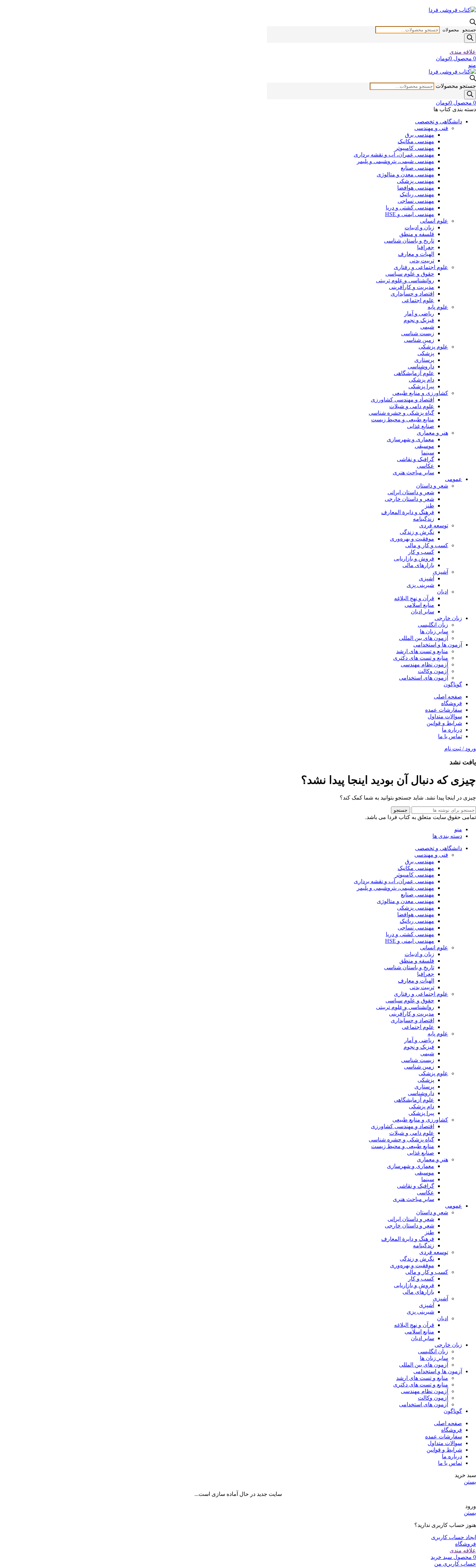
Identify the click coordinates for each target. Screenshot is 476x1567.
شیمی (427, 327)
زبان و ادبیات (419, 227)
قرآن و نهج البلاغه (414, 598)
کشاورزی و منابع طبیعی (420, 393)
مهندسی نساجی (416, 201)
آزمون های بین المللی (423, 638)
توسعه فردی (433, 525)
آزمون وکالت (433, 671)
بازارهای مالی (418, 565)
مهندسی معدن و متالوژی (405, 174)
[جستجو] (470, 38)
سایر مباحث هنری (413, 472)
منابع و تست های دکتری (420, 658)
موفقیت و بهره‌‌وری (412, 539)
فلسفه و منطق (416, 234)
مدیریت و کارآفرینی (411, 287)
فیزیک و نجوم (419, 320)
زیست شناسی (417, 333)
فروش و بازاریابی (414, 558)
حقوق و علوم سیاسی (409, 274)
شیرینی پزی (420, 585)
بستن (470, 1482)
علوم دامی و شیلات (411, 406)
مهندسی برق (419, 135)
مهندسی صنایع (417, 168)
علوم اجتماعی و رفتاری (421, 267)
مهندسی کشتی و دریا (410, 208)
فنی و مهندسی (431, 128)
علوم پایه (438, 307)
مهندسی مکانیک (416, 141)
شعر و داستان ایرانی (410, 492)
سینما (427, 453)
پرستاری (424, 360)
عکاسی (425, 466)
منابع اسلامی (419, 605)
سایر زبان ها (434, 631)
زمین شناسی (419, 340)
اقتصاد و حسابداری (412, 294)
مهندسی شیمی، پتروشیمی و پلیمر (395, 161)
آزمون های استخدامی (423, 678)
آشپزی (440, 572)
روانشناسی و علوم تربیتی (405, 280)
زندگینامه (423, 519)
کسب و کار (421, 552)
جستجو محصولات (459, 29)
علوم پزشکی (433, 347)
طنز (429, 506)
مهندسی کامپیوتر (414, 148)
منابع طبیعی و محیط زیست (402, 419)
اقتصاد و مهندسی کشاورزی (402, 400)
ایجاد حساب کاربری (453, 1537)
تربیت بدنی (421, 260)
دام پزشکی (421, 380)
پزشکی (425, 353)
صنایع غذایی (420, 426)
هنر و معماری (432, 433)
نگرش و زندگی (417, 532)
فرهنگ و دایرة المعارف (407, 512)
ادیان (442, 592)
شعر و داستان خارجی (409, 499)
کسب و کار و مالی (426, 545)
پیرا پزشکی (421, 386)
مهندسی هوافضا (415, 188)
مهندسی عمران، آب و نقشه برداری (394, 155)
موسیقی (424, 446)
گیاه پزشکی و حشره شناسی (401, 413)
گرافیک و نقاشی (415, 459)
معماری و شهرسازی (410, 439)
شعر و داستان (432, 486)
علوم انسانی (434, 221)
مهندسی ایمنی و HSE (409, 214)
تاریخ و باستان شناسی (409, 241)
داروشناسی (421, 366)
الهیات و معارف (416, 254)
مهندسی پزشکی (415, 181)
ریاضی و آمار (419, 313)
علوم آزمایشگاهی (414, 373)
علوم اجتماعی (418, 300)
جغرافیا (425, 247)
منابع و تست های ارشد (422, 651)
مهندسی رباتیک (417, 194)
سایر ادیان (422, 611)
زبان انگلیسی (433, 625)
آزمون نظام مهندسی (424, 664)
